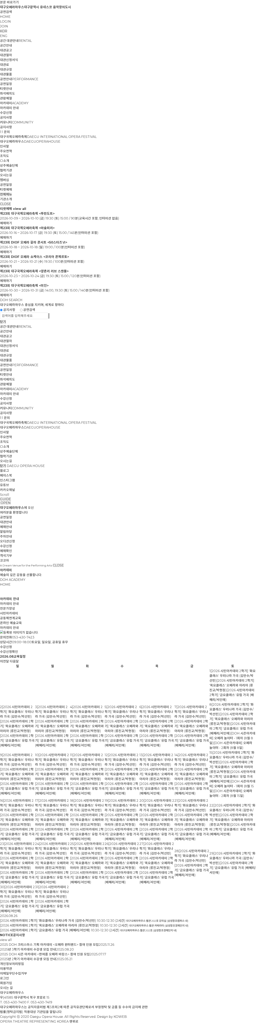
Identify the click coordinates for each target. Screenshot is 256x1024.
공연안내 (19, 79)
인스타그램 (7, 480)
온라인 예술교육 (11, 623)
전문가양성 (7, 608)
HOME (5, 17)
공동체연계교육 (10, 618)
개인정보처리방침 (12, 964)
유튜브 (4, 485)
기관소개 (6, 199)
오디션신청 (7, 541)
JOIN (4, 26)
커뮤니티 (16, 122)
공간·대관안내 (16, 41)
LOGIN (5, 21)
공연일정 (6, 84)
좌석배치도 (7, 93)
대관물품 (6, 74)
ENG (3, 36)
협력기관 (6, 170)
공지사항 (6, 117)
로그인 (4, 978)
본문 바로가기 (9, 2)
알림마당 (6, 532)
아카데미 (14, 103)
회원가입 (6, 983)
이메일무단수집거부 (13, 973)
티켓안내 (6, 89)
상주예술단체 (9, 165)
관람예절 (6, 98)
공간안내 (6, 45)
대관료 (4, 65)
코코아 (4, 560)
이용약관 (6, 969)
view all (19, 209)
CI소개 (4, 161)
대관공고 (6, 50)
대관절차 (6, 55)
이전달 (4, 661)
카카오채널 (7, 490)
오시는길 (6, 175)
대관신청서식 (9, 60)
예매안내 (6, 527)
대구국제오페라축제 (48, 137)
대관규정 (6, 69)
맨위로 (73, 1021)
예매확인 (6, 551)
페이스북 (6, 475)
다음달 (14, 661)
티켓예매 (6, 189)
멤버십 (4, 180)
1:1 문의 (5, 132)
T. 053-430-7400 (13, 1002)
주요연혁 (6, 151)
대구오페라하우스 (30, 141)
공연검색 (6, 12)
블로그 (4, 471)
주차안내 (6, 536)
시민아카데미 (9, 613)
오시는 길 (6, 988)
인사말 (4, 146)
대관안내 (6, 522)
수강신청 (6, 113)
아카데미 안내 (9, 108)
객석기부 (6, 556)
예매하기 (6, 223)
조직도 (4, 156)
